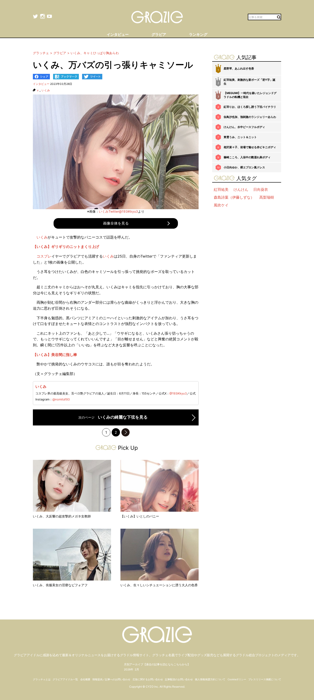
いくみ (46, 90)
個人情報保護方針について (210, 679)
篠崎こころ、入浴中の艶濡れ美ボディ (247, 157)
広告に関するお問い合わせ (148, 679)
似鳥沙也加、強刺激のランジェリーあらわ (250, 117)
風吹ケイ (221, 205)
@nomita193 (61, 399)
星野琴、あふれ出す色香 (239, 68)
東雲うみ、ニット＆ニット (240, 137)
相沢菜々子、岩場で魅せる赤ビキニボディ (250, 147)
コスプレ (44, 256)
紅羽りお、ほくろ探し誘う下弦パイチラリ (250, 106)
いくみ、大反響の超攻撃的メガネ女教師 (62, 516)
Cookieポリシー (237, 679)
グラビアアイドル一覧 (65, 679)
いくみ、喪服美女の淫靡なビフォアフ (60, 585)
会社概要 (85, 679)
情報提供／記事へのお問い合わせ (111, 679)
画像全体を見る (116, 223)
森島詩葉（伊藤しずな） (234, 197)
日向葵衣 (260, 189)
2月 (137, 669)
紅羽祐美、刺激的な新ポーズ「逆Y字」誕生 (249, 81)
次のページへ (125, 432)
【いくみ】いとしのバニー (139, 516)
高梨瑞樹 (266, 197)
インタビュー (41, 84)
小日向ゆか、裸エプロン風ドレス (244, 167)
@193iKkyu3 (178, 393)
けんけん (241, 189)
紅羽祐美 (221, 189)
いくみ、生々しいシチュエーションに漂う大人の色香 (159, 585)
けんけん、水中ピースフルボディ (244, 127)
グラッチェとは (42, 679)
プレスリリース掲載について (264, 679)
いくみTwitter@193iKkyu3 (118, 211)
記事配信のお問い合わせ (179, 679)
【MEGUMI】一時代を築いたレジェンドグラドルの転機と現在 (250, 95)
